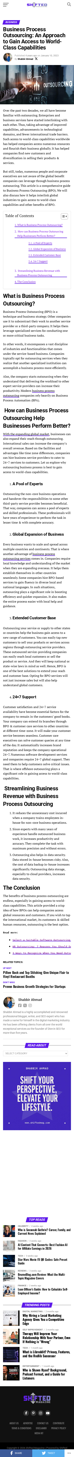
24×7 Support (40, 261)
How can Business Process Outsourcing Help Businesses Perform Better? (40, 234)
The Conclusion (26, 281)
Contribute (58, 1423)
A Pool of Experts (42, 243)
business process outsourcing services (29, 556)
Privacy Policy (58, 1428)
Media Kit (39, 1433)
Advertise (28, 1423)
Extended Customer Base (47, 255)
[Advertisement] (37, 1173)
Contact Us (42, 1423)
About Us (14, 1423)
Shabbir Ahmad (25, 59)
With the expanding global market (26, 434)
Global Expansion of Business (49, 249)
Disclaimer (41, 1428)
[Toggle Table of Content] (62, 216)
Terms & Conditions (21, 1428)
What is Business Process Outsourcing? (40, 225)
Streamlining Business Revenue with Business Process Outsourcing (38, 273)
